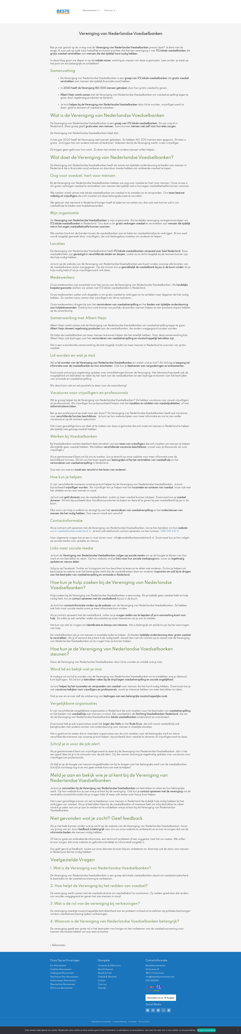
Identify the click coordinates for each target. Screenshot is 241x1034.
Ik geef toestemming (206, 1030)
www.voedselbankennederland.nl (70, 531)
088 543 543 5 (169, 531)
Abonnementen (89, 10)
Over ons (108, 10)
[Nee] (238, 1030)
